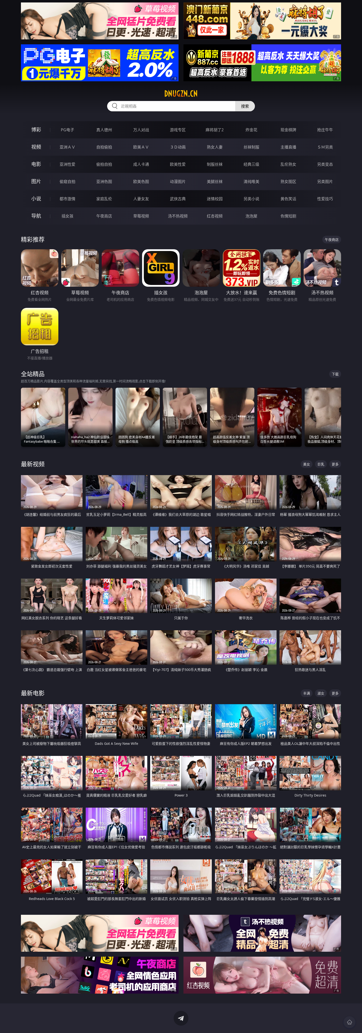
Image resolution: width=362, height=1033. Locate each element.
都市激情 (67, 198)
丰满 (306, 693)
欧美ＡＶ (141, 147)
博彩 (36, 129)
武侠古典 (178, 198)
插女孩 (67, 216)
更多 (335, 464)
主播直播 (288, 147)
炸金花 (251, 130)
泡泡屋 (251, 216)
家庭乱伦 (104, 198)
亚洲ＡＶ (67, 147)
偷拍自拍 (104, 164)
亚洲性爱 (67, 164)
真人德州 (104, 130)
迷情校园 (215, 198)
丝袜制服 (251, 147)
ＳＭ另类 (325, 147)
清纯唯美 (251, 181)
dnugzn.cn (181, 94)
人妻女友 (141, 198)
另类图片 (325, 181)
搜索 (245, 106)
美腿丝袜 (215, 181)
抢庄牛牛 (325, 130)
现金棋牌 (288, 130)
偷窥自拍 (67, 181)
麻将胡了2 (215, 130)
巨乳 (320, 464)
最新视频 (33, 464)
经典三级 (251, 164)
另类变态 (325, 164)
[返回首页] (349, 1022)
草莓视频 (141, 216)
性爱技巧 (325, 198)
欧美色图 (141, 181)
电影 (36, 164)
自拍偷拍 (104, 147)
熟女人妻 (215, 147)
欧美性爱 (178, 164)
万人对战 (141, 130)
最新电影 (33, 693)
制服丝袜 (215, 164)
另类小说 (251, 198)
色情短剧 (288, 216)
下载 (335, 374)
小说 (36, 198)
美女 (306, 464)
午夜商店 (104, 216)
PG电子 (67, 130)
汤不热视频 (178, 216)
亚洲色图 (104, 181)
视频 (36, 147)
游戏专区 (178, 130)
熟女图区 (288, 181)
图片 (36, 181)
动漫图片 (178, 181)
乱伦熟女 (288, 164)
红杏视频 (215, 216)
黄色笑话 (288, 198)
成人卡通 (141, 164)
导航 (36, 216)
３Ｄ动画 (178, 147)
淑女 (320, 693)
